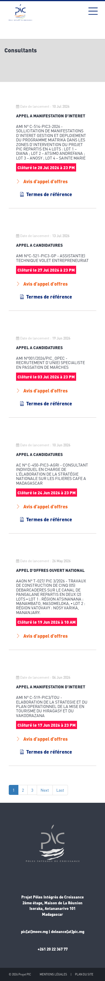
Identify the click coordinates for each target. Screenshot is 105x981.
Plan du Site (84, 974)
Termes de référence (49, 194)
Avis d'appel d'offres (45, 181)
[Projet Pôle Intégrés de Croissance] (20, 12)
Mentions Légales (53, 974)
